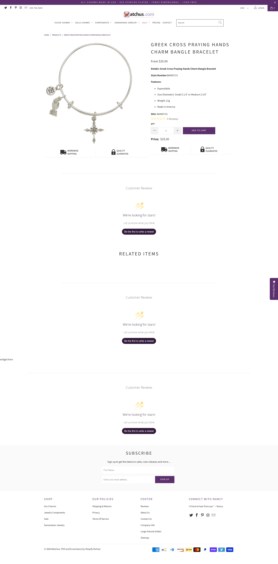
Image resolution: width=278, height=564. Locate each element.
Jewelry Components (54, 512)
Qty (153, 123)
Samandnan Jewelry (126, 22)
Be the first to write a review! (139, 231)
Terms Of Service (100, 519)
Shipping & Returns (101, 506)
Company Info (148, 525)
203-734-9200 (36, 8)
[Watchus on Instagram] (20, 8)
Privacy (96, 512)
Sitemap (145, 538)
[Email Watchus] (25, 8)
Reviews (145, 506)
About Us (145, 512)
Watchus (55, 549)
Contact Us (146, 519)
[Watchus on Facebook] (10, 8)
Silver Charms (62, 22)
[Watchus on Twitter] (5, 8)
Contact (167, 22)
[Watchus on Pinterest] (15, 8)
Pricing (156, 22)
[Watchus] (139, 14)
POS (63, 549)
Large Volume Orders (151, 531)
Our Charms (50, 506)
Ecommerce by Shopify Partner (85, 549)
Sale (145, 22)
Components (102, 22)
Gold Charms (82, 22)
